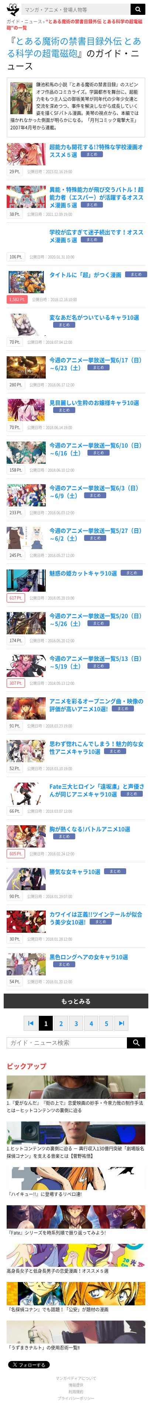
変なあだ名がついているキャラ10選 (94, 317)
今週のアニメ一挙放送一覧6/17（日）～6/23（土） (97, 364)
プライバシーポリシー (76, 1398)
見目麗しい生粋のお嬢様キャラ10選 (94, 403)
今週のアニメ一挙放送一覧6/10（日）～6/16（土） (97, 449)
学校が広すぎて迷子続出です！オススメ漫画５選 (96, 236)
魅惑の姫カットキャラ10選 (83, 573)
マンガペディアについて (76, 1378)
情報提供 (76, 1385)
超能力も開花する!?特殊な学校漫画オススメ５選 (96, 151)
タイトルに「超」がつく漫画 (85, 275)
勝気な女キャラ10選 (74, 872)
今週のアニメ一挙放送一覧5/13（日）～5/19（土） (97, 662)
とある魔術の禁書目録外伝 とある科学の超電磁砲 (74, 47)
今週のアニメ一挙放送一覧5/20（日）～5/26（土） (97, 620)
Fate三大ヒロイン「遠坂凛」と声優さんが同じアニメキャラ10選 (97, 790)
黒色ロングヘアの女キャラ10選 (88, 957)
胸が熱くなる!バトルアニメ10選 (89, 829)
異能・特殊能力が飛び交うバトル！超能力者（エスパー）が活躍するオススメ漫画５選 (96, 197)
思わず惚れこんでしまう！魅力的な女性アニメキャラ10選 (96, 748)
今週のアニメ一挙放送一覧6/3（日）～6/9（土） (95, 492)
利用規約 (76, 1391)
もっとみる (76, 1001)
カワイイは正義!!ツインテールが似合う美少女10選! (95, 918)
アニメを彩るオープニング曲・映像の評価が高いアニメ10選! (96, 705)
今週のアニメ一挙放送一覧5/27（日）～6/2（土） (97, 534)
